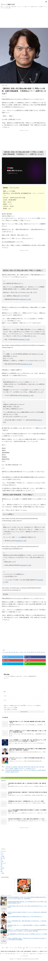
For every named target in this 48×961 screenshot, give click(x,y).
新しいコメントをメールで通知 (11, 707)
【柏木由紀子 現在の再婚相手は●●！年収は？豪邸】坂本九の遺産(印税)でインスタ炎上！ (26, 818)
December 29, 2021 (26, 364)
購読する (4, 777)
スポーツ (2, 854)
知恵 (1, 864)
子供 (27, 652)
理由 (39, 652)
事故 (10, 652)
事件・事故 (3, 857)
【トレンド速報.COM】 (8, 4)
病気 (41, 652)
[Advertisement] (24, 18)
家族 (29, 652)
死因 (37, 652)
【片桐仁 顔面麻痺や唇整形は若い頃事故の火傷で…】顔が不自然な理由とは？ (24, 916)
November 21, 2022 (25, 299)
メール (5, 695)
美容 (1, 866)
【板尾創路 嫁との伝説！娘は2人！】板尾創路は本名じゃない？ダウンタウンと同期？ (26, 801)
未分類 (2, 861)
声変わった (18, 652)
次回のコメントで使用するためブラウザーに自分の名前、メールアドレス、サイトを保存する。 (22, 705)
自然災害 (2, 868)
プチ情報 (2, 856)
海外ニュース (3, 863)
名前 (5, 691)
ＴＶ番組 (2, 873)
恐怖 (1, 859)
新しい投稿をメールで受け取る (11, 709)
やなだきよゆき (6, 652)
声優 (14, 652)
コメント (6, 678)
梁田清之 (32, 652)
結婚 (44, 652)
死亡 (35, 652)
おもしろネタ (3, 851)
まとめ (2, 852)
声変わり (21, 652)
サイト (5, 700)
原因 (12, 652)
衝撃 (1, 871)
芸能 (4, 650)
